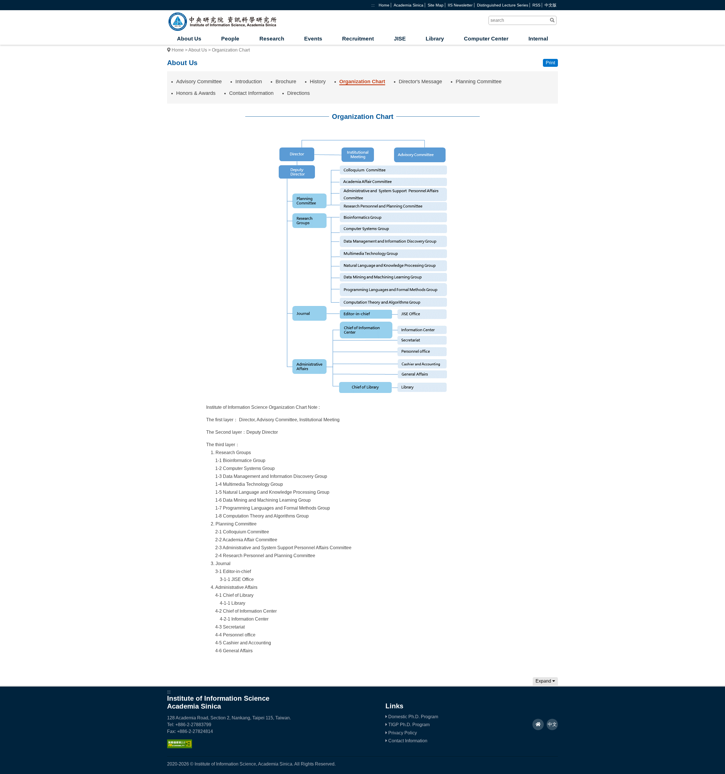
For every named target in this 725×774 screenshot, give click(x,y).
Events (313, 39)
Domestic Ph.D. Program (412, 716)
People (230, 39)
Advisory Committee (199, 81)
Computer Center (486, 39)
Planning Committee (479, 81)
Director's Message (420, 81)
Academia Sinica (408, 5)
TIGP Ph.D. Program (408, 724)
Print (550, 62)
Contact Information (251, 93)
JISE (400, 39)
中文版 (550, 5)
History (318, 81)
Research (271, 39)
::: (373, 5)
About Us (189, 39)
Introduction (248, 81)
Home (384, 5)
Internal (538, 39)
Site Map (435, 5)
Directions (298, 93)
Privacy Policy (402, 732)
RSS (536, 5)
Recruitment (358, 39)
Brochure (286, 81)
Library (435, 39)
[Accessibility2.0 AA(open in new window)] (179, 746)
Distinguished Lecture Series (502, 5)
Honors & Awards (196, 93)
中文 (552, 724)
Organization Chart (362, 81)
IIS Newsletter (460, 5)
